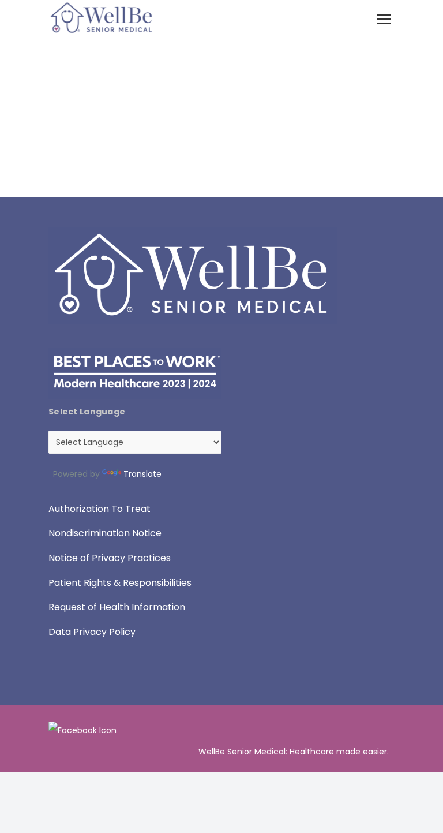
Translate (142, 474)
